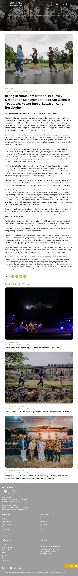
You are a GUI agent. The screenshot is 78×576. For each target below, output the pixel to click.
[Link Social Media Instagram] (15, 568)
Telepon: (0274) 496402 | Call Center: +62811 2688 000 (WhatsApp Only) (49, 551)
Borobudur (44, 519)
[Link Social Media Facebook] (3, 568)
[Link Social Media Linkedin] (11, 568)
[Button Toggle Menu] (66, 4)
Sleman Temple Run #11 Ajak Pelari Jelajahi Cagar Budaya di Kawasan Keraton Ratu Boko (37, 412)
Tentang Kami (6, 519)
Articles (7, 406)
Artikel (7, 342)
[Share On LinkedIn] (20, 276)
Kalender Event (7, 547)
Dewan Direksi (6, 521)
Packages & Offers (8, 550)
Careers (4, 535)
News (11, 88)
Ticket (4, 544)
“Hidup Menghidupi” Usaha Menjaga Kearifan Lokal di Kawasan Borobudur (32, 348)
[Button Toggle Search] (63, 4)
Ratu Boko (43, 524)
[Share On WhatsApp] (24, 276)
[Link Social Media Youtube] (20, 568)
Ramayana (43, 527)
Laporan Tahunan (7, 524)
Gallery (4, 552)
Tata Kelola (5, 527)
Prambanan (44, 521)
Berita (7, 88)
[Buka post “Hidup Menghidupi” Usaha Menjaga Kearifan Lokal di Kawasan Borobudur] (39, 313)
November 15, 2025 (27, 92)
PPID (3, 532)
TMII (41, 529)
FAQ (3, 558)
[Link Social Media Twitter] (7, 568)
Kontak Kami (6, 560)
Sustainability (6, 529)
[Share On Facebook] (12, 276)
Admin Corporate (12, 92)
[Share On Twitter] (16, 276)
